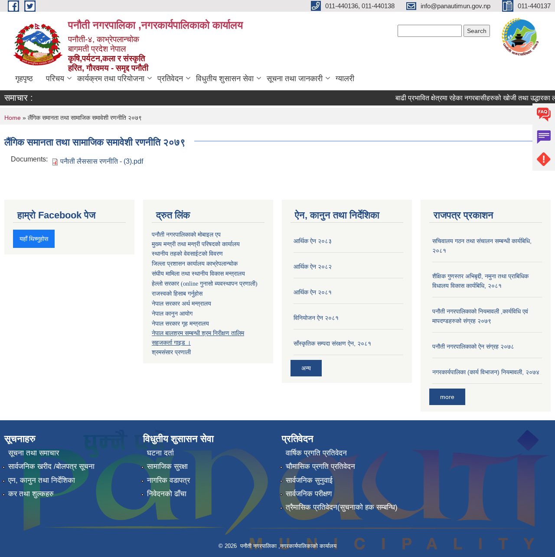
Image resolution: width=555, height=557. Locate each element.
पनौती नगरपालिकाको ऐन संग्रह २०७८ (473, 346)
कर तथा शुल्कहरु (31, 494)
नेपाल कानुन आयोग (172, 313)
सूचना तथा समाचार (33, 453)
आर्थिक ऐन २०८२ (313, 266)
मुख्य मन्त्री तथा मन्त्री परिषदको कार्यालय (196, 244)
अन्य (306, 368)
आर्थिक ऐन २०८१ (313, 292)
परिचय (55, 78)
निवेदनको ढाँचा (166, 494)
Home (12, 117)
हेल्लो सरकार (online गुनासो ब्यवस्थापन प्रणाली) (205, 283)
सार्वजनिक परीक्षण (309, 494)
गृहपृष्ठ (24, 78)
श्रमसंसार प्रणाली (171, 352)
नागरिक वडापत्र (168, 480)
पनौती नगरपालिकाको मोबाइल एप (186, 234)
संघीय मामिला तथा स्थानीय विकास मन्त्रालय (198, 273)
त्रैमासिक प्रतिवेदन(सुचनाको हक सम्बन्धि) (342, 507)
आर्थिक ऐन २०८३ (313, 240)
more (447, 396)
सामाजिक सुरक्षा (167, 466)
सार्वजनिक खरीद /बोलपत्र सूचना (51, 466)
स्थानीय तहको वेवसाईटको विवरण (187, 253)
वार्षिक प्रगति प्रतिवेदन (316, 453)
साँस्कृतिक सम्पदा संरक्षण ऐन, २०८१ (332, 343)
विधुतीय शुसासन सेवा (225, 78)
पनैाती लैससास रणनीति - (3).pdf (101, 161)
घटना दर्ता (160, 453)
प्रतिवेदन (170, 78)
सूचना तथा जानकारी (295, 78)
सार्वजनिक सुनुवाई (309, 480)
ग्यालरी (345, 78)
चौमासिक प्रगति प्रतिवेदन (320, 466)
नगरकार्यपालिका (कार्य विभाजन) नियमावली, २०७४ (485, 372)
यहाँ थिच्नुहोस (34, 238)
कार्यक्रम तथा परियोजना (110, 78)
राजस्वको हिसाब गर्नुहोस (177, 293)
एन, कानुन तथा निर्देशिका (41, 480)
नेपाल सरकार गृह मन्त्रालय (180, 323)
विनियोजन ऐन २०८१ (316, 317)
